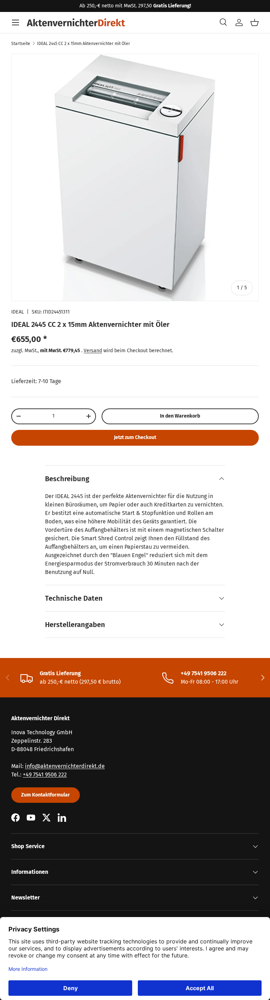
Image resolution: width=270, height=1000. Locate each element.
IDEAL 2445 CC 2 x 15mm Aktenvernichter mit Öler (83, 43)
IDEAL (17, 312)
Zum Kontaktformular (45, 795)
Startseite (20, 43)
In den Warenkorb (180, 416)
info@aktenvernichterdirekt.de (65, 766)
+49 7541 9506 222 (45, 774)
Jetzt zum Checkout (135, 437)
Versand (93, 351)
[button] (254, 22)
